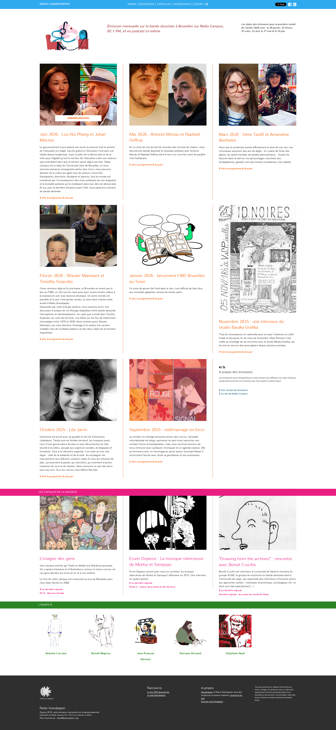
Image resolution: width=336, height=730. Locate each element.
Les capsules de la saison (75, 492)
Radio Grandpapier (55, 4)
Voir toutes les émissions (234, 390)
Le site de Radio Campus (234, 394)
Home (132, 4)
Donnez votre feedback (212, 702)
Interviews (182, 4)
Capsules (164, 4)
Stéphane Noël (235, 653)
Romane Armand (190, 653)
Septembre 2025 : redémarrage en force (166, 430)
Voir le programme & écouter (57, 198)
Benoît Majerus (101, 653)
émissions (146, 4)
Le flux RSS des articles (158, 692)
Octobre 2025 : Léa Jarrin (63, 430)
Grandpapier (207, 692)
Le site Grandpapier (156, 695)
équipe (198, 4)
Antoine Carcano (56, 653)
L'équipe (64, 605)
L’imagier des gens (57, 559)
